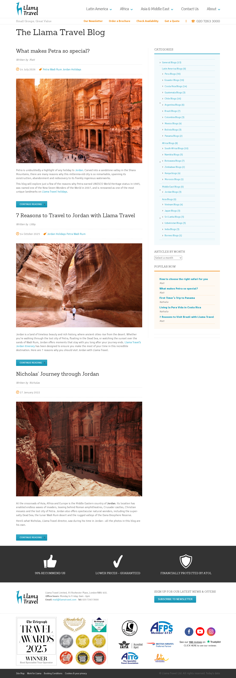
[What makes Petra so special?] (79, 121)
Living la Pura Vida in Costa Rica (180, 307)
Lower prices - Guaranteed (118, 573)
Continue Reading (31, 204)
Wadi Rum (56, 69)
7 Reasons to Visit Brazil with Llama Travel (186, 317)
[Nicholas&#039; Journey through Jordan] (79, 449)
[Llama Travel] (27, 8)
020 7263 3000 (208, 21)
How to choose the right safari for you (183, 279)
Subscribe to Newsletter (175, 599)
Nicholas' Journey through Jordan (57, 374)
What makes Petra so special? (53, 51)
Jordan (79, 170)
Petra (46, 69)
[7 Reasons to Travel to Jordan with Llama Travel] (79, 285)
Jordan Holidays (72, 69)
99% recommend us (50, 573)
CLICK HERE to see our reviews (200, 645)
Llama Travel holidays (54, 191)
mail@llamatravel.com (65, 599)
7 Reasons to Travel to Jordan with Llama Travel (75, 215)
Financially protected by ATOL (186, 573)
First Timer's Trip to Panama (177, 298)
